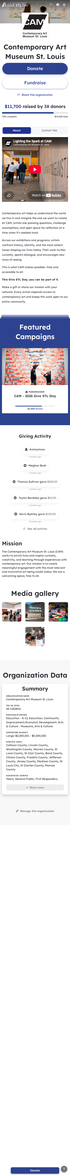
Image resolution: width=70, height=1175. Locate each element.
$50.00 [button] (52, 498)
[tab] (17, 130)
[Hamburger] (64, 4)
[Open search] (51, 4)
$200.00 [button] (52, 481)
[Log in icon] (57, 4)
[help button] (64, 1169)
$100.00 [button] (51, 514)
